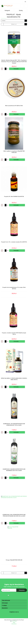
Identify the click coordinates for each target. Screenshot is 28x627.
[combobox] (14, 20)
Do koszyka (16, 68)
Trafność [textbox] (3, 20)
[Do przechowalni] (26, 68)
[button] (14, 600)
